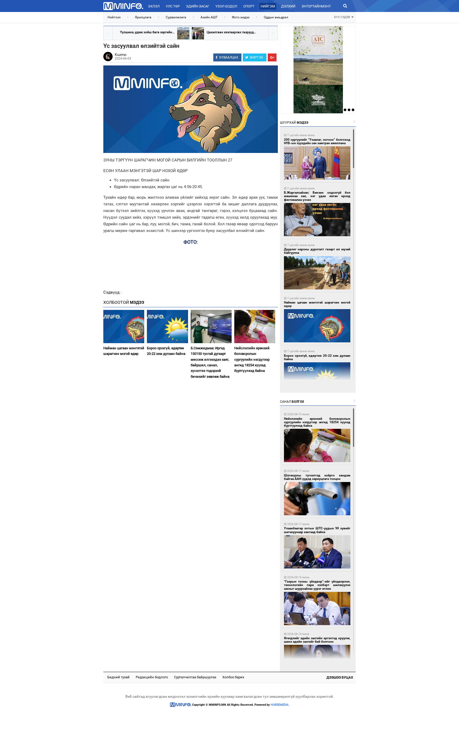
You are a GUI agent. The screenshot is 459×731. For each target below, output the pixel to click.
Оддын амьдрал (276, 17)
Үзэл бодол (226, 6)
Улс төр (173, 6)
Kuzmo (120, 54)
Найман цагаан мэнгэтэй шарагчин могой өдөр (123, 351)
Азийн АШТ (209, 17)
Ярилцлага (143, 17)
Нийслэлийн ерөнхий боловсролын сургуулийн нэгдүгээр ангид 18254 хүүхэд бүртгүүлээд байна (252, 359)
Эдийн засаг (197, 6)
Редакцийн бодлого (152, 677)
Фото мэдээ (240, 17)
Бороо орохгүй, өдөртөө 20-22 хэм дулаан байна (166, 351)
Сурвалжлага (176, 17)
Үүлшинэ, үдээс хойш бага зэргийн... (147, 32)
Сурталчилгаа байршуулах (195, 677)
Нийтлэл (114, 17)
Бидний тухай (118, 677)
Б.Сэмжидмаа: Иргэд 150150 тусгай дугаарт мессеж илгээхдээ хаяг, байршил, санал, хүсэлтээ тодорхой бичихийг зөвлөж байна (210, 362)
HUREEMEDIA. (280, 705)
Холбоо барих (233, 677)
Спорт (248, 6)
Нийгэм (268, 6)
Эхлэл (154, 6)
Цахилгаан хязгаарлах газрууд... (231, 32)
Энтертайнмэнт (316, 6)
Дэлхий (288, 6)
